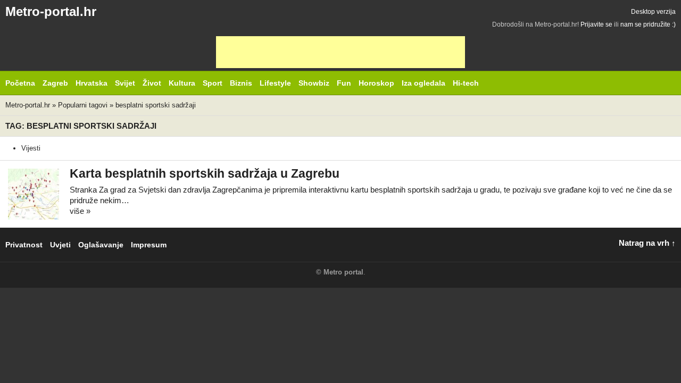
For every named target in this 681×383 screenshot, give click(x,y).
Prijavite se (596, 24)
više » (80, 210)
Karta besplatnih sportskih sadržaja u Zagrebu (204, 173)
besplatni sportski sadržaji (155, 105)
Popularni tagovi (82, 105)
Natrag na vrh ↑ (647, 242)
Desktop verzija (653, 11)
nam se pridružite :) (648, 24)
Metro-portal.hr (50, 11)
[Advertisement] (340, 52)
